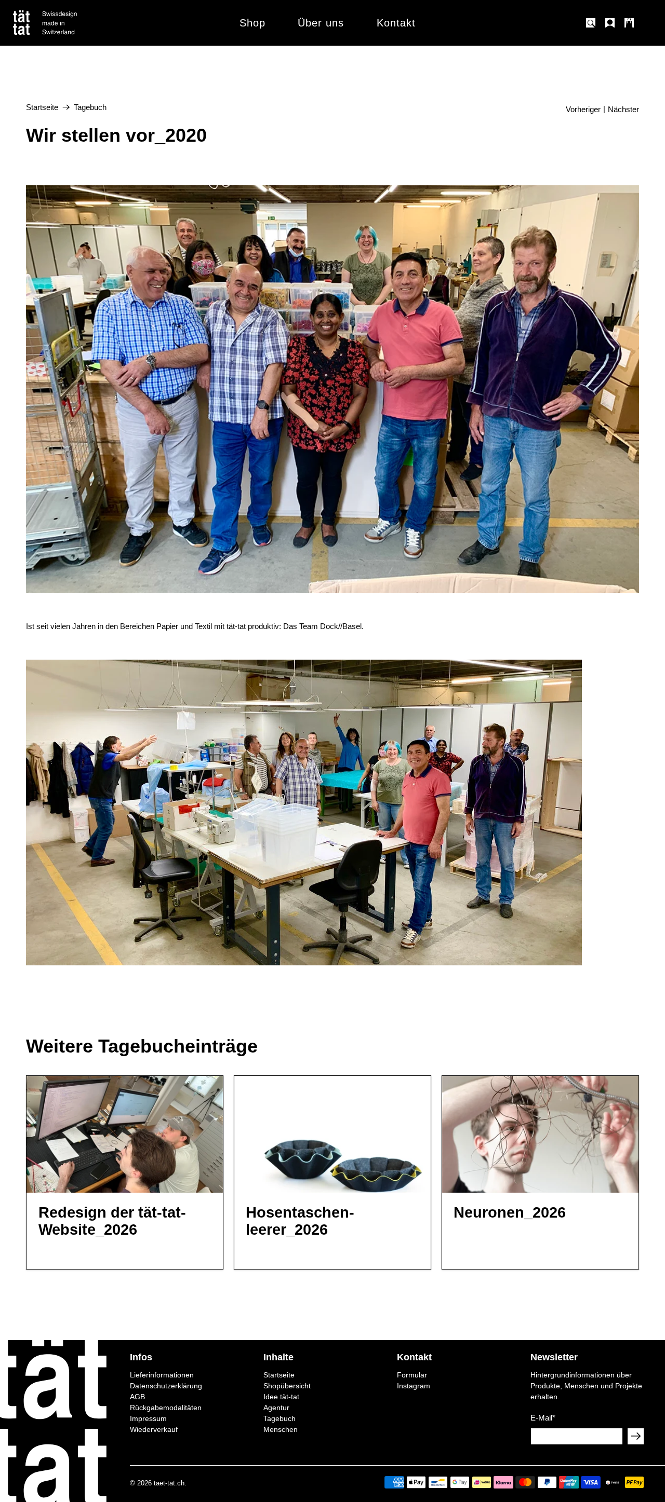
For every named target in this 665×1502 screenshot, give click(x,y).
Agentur (276, 1407)
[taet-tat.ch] (67, 23)
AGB (137, 1396)
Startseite (42, 107)
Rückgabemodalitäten (166, 1407)
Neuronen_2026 (510, 1212)
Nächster (623, 109)
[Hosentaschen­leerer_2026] (332, 1134)
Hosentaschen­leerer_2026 (300, 1220)
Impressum (148, 1418)
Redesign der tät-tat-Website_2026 (112, 1220)
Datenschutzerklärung (166, 1386)
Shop (252, 23)
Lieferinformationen (162, 1375)
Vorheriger (583, 109)
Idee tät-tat (281, 1396)
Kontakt (396, 23)
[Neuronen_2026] (540, 1134)
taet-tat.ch (169, 1483)
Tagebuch (90, 107)
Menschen (280, 1429)
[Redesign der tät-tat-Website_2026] (124, 1134)
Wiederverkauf (154, 1429)
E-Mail (542, 1417)
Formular (412, 1375)
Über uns (321, 23)
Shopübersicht (287, 1386)
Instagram (413, 1386)
